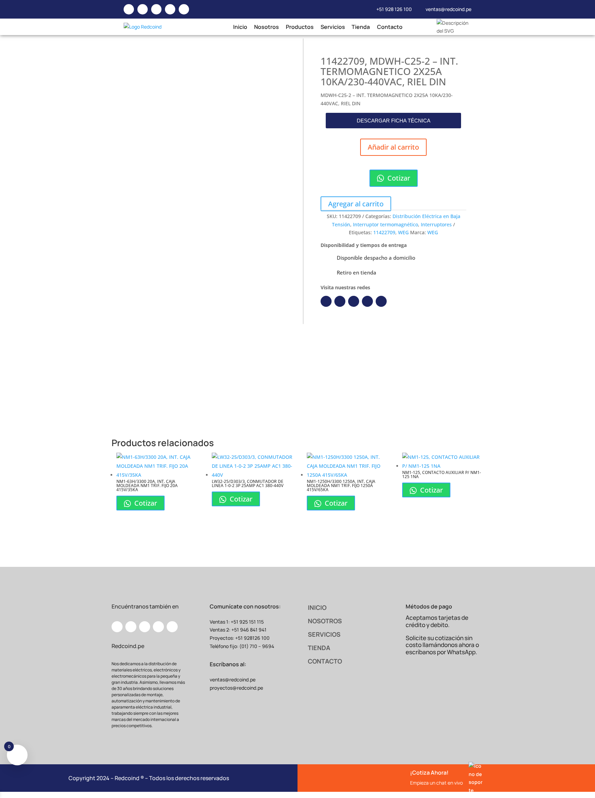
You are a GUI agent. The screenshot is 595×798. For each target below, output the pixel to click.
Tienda (360, 27)
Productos (299, 27)
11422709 (384, 232)
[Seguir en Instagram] (353, 301)
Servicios (333, 27)
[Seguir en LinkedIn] (339, 301)
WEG (403, 232)
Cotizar (398, 178)
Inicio (240, 27)
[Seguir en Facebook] (326, 301)
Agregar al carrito (356, 203)
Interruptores (436, 224)
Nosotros (266, 27)
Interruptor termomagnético (385, 224)
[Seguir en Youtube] (367, 301)
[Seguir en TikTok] (381, 301)
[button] (393, 120)
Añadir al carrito (393, 147)
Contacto (389, 27)
